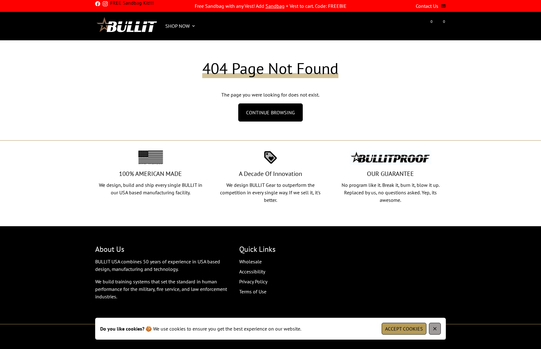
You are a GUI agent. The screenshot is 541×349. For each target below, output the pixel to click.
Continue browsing (270, 112)
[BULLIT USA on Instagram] (105, 4)
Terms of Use (252, 291)
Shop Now (180, 26)
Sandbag (275, 6)
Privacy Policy (253, 281)
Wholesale (250, 261)
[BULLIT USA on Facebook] (97, 4)
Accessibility (252, 271)
